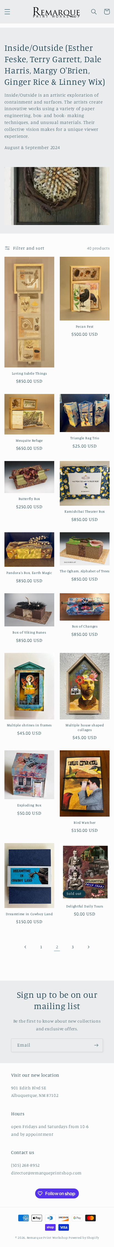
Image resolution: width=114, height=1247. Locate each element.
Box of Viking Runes (29, 632)
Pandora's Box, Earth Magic (29, 573)
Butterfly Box (29, 499)
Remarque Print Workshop (47, 1238)
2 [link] (57, 946)
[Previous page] (25, 947)
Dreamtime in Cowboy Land (29, 914)
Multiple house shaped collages (85, 727)
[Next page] (88, 947)
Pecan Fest (84, 326)
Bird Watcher (85, 822)
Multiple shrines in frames (29, 725)
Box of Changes (85, 626)
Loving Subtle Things (29, 373)
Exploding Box (29, 805)
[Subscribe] (96, 1045)
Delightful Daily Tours (84, 906)
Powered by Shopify (84, 1238)
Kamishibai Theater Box (84, 511)
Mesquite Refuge (29, 440)
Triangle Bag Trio (84, 438)
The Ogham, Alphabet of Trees (85, 571)
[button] (7, 11)
